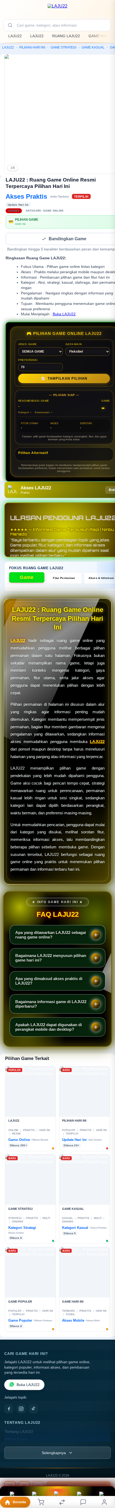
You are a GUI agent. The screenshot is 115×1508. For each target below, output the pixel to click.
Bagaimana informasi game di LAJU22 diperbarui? (50, 1004)
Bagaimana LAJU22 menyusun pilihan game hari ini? (50, 958)
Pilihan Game (16, 1440)
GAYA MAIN (74, 344)
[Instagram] (21, 1409)
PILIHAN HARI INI (32, 47)
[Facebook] (8, 1409)
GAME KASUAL (93, 47)
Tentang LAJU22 (19, 1432)
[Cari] (10, 25)
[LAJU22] (57, 9)
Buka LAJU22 (64, 315)
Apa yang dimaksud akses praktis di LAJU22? (48, 981)
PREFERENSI (28, 360)
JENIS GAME (27, 344)
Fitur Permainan (64, 578)
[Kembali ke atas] (105, 1482)
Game (26, 578)
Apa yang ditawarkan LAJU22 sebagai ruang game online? (50, 935)
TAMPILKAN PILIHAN (64, 379)
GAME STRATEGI (63, 47)
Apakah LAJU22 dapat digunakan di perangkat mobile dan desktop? (48, 1027)
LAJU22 (15, 36)
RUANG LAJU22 (66, 36)
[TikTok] (33, 1409)
